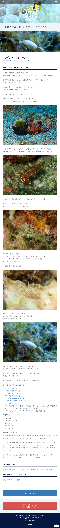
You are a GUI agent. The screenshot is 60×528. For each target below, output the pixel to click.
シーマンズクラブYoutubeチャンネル (16, 401)
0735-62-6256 (31, 520)
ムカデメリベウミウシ (47, 470)
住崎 (4, 480)
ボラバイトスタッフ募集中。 (14, 393)
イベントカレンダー (30, 493)
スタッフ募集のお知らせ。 (13, 396)
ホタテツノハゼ (8, 470)
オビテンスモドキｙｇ (20, 470)
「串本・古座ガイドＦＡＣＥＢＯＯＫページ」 (19, 411)
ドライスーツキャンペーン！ (14, 388)
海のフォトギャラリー (20, 60)
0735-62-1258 (31, 519)
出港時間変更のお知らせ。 (13, 391)
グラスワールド (11, 480)
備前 (18, 480)
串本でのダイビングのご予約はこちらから (30, 506)
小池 (30, 60)
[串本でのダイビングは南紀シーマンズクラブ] (30, 13)
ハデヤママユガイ (33, 470)
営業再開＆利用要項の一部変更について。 (18, 398)
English (52, 1)
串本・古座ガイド (10, 403)
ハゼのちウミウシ (14, 57)
